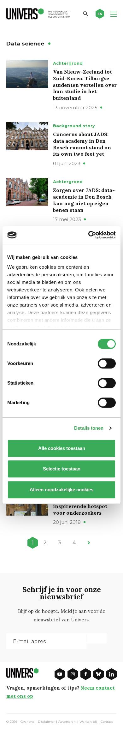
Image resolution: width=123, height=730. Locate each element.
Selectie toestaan (61, 468)
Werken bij (88, 721)
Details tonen (88, 428)
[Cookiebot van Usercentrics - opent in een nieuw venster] (88, 235)
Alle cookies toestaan (61, 448)
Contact (107, 721)
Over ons (27, 721)
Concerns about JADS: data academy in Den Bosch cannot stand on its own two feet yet (82, 144)
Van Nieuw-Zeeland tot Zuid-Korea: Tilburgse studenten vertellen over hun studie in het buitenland (85, 85)
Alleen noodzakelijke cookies (61, 489)
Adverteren (67, 721)
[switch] (107, 363)
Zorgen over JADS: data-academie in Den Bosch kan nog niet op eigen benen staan (84, 200)
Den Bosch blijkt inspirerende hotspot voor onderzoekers (80, 506)
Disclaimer (46, 721)
